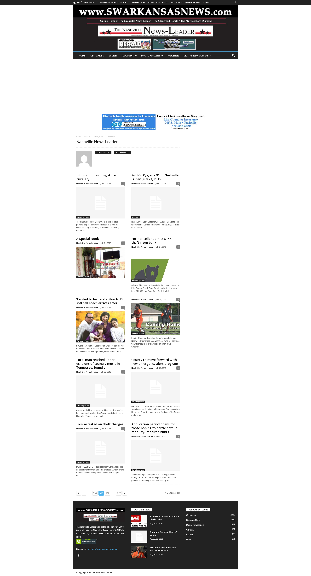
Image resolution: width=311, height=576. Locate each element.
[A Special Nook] (100, 262)
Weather (173, 55)
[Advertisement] (155, 83)
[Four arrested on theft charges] (100, 448)
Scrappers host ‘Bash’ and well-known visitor (163, 549)
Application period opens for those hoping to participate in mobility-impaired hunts (154, 428)
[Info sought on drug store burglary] (100, 202)
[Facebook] (236, 2)
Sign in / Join (138, 2)
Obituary (135, 217)
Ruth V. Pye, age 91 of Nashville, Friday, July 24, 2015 (155, 177)
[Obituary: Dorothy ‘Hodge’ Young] (139, 537)
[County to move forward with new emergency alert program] (155, 387)
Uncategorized (83, 217)
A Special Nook (87, 239)
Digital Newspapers (196, 55)
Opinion (189, 534)
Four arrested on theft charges (99, 424)
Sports (113, 55)
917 (119, 493)
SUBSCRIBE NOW (192, 2)
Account (175, 2)
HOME (151, 2)
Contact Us (162, 2)
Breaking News (83, 277)
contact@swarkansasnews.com (102, 549)
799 (95, 493)
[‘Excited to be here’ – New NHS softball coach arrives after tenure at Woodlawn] (100, 326)
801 (107, 493)
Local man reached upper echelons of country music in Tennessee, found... (98, 364)
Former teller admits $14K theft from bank (151, 241)
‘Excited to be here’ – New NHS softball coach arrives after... (99, 301)
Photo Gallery (150, 55)
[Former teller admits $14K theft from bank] (155, 266)
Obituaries (97, 55)
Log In (206, 2)
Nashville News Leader (87, 183)
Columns (128, 55)
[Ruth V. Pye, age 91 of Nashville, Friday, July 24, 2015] (155, 202)
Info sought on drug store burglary (96, 177)
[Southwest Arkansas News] (155, 28)
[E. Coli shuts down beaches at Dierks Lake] (139, 521)
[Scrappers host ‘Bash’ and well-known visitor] (139, 552)
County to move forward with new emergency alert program (154, 362)
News (188, 539)
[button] (233, 55)
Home (82, 55)
